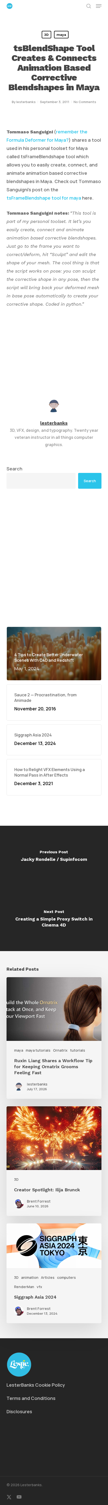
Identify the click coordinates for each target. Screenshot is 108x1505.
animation (29, 1277)
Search (14, 469)
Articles (48, 1277)
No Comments (85, 102)
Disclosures (19, 1411)
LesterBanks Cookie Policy (36, 1385)
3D (46, 35)
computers (66, 1277)
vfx (39, 1286)
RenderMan (24, 1286)
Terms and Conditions (31, 1398)
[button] (98, 6)
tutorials (77, 1050)
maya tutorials (38, 1050)
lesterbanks (26, 102)
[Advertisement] (54, 558)
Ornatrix (60, 1050)
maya (61, 35)
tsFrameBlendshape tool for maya (44, 198)
